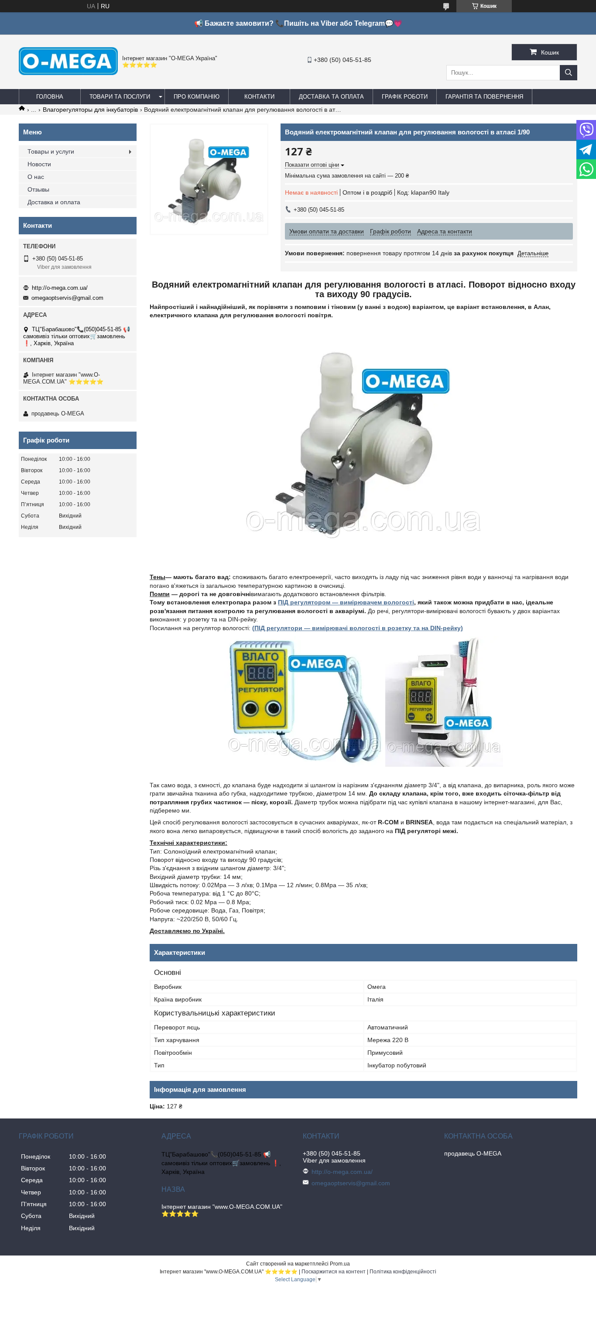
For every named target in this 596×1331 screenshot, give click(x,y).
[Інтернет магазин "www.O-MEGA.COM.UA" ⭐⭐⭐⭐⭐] (68, 72)
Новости (39, 164)
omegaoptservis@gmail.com (67, 298)
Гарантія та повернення (484, 96)
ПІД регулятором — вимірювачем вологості (346, 602)
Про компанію (196, 96)
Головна (49, 96)
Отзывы (38, 189)
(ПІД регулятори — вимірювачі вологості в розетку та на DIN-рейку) (357, 627)
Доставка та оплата (331, 96)
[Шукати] (568, 72)
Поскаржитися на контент (333, 1272)
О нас (35, 176)
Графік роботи (405, 96)
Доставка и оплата (53, 202)
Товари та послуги (119, 96)
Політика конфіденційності (403, 1272)
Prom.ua (340, 1264)
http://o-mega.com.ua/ (60, 288)
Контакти (259, 96)
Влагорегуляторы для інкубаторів (90, 109)
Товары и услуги (50, 151)
